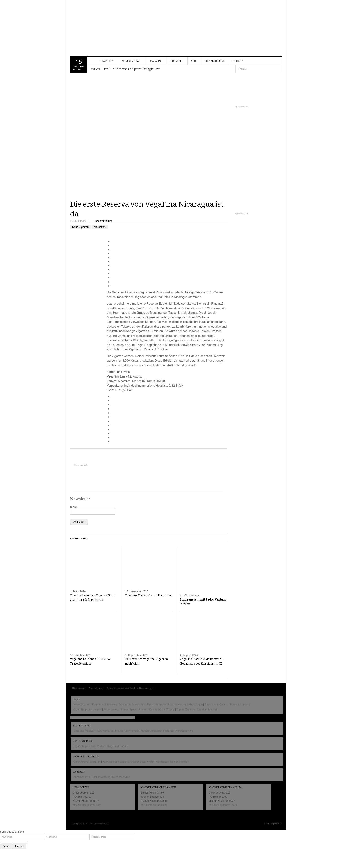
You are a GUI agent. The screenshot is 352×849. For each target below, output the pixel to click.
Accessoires (110, 709)
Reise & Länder (239, 704)
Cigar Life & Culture (216, 704)
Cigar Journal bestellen (86, 761)
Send (6, 846)
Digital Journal (214, 60)
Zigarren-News (131, 60)
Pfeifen (143, 709)
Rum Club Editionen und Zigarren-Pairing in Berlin (132, 69)
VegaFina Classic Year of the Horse (148, 595)
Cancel (19, 846)
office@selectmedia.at (154, 805)
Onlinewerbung (101, 777)
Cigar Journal (93, 25)
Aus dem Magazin (207, 709)
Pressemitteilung (102, 221)
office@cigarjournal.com (87, 805)
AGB (266, 823)
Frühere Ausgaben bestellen (157, 730)
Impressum (276, 823)
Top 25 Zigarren (185, 709)
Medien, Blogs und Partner (112, 746)
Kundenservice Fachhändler (172, 761)
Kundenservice (184, 730)
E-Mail (74, 506)
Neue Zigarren (80, 227)
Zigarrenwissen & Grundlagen (185, 704)
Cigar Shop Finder (84, 746)
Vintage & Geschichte (132, 704)
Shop (194, 60)
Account (237, 60)
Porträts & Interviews (104, 704)
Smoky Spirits (128, 709)
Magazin (155, 60)
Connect (176, 60)
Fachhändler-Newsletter (116, 761)
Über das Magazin (84, 730)
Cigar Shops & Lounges (87, 709)
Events (153, 709)
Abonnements (105, 730)
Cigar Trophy (166, 709)
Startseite (107, 60)
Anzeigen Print (82, 777)
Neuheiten (100, 227)
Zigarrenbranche (156, 704)
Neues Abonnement (127, 730)
